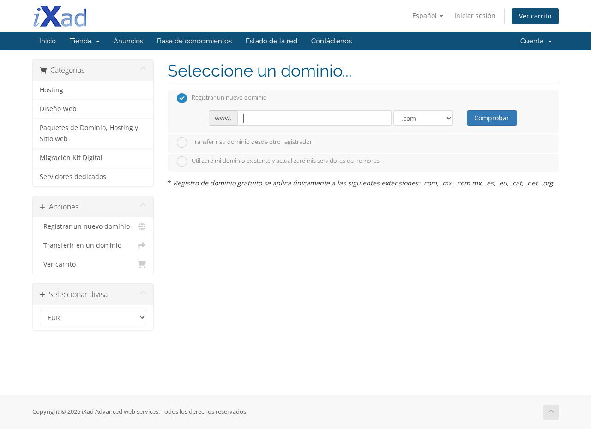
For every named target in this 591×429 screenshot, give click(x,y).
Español (425, 15)
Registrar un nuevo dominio (85, 226)
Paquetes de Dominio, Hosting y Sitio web (89, 133)
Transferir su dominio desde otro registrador (252, 141)
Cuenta (533, 41)
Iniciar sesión (474, 15)
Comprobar (491, 117)
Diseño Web (58, 109)
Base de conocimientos (194, 41)
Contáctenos (331, 41)
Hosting (51, 90)
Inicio (47, 41)
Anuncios (128, 41)
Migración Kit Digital (71, 158)
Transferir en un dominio (80, 245)
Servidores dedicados (73, 177)
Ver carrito (535, 16)
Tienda (82, 41)
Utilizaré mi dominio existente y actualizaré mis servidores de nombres (286, 161)
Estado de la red (271, 41)
